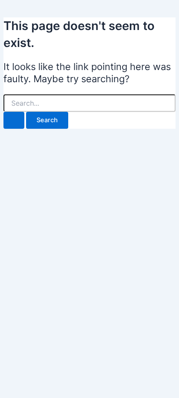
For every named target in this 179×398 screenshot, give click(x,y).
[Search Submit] (13, 120)
